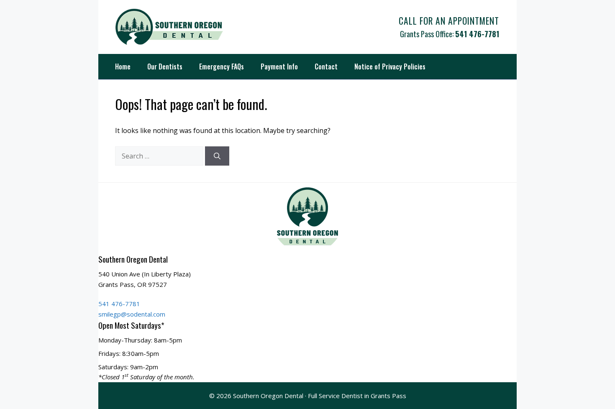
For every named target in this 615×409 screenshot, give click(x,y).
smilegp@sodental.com (131, 314)
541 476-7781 (477, 33)
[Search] (217, 156)
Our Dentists (164, 66)
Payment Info (279, 66)
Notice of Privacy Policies (389, 66)
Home (123, 66)
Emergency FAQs (221, 66)
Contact (326, 66)
